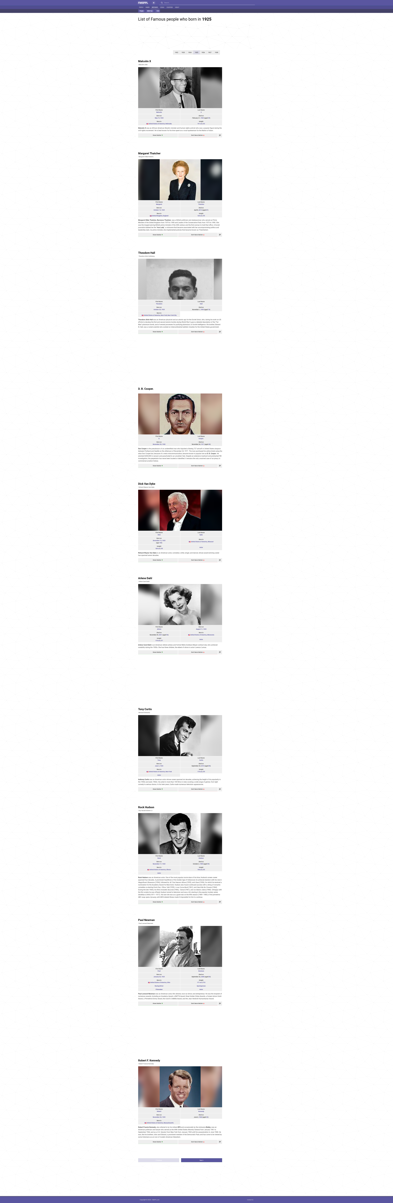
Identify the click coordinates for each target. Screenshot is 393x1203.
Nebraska (168, 124)
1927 (209, 52)
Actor (201, 547)
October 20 (157, 309)
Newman (201, 971)
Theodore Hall (146, 252)
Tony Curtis (145, 709)
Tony (159, 760)
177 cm (199, 982)
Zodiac (162, 7)
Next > (202, 1160)
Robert (159, 1111)
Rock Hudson (146, 807)
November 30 (157, 444)
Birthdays (155, 7)
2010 (202, 766)
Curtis (201, 760)
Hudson (201, 858)
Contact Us (250, 1200)
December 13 (157, 540)
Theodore (159, 304)
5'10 (204, 982)
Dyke (201, 535)
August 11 (199, 629)
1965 (202, 118)
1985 (201, 864)
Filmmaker (159, 989)
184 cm (157, 548)
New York (164, 315)
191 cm (199, 124)
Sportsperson (201, 986)
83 (209, 977)
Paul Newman (146, 920)
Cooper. (201, 438)
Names (148, 7)
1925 (196, 52)
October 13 (157, 210)
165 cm (199, 216)
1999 (202, 309)
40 (209, 444)
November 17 (157, 864)
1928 (216, 52)
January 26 (157, 977)
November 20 (157, 1117)
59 (208, 864)
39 (209, 118)
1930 (163, 444)
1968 (200, 1117)
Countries (170, 7)
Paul (159, 971)
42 (207, 1117)
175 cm (199, 771)
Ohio (168, 982)
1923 (183, 52)
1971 (202, 444)
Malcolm (159, 112)
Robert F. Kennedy (149, 1060)
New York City (172, 315)
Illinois (168, 869)
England (165, 216)
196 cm (199, 869)
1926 (203, 52)
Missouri (210, 541)
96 (167, 635)
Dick (159, 535)
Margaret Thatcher (149, 153)
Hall (201, 304)
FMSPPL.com (155, 1200)
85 (209, 766)
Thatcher (201, 204)
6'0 (162, 548)
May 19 (157, 118)
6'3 (204, 124)
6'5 (204, 869)
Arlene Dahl (145, 578)
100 (160, 543)
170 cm (157, 640)
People (141, 7)
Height (177, 7)
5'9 (204, 771)
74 (209, 309)
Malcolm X (144, 61)
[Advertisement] (196, 36)
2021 (160, 635)
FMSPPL (143, 2)
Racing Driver (159, 986)
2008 (202, 977)
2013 (200, 210)
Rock (159, 858)
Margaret (159, 204)
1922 (176, 52)
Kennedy (201, 1111)
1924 (189, 52)
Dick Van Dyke (146, 483)
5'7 (162, 640)
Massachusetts (169, 1123)
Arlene (159, 629)
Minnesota (210, 635)
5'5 (204, 216)
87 (207, 210)
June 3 (157, 766)
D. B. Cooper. (146, 388)
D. (159, 438)
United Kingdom (157, 216)
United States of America (157, 124)
